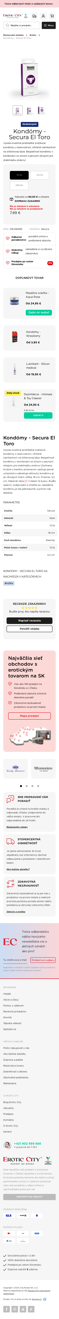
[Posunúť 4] (38, 786)
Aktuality (8, 1108)
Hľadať (7, 994)
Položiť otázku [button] (29, 629)
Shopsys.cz (36, 1299)
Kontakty (8, 1120)
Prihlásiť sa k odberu (43, 960)
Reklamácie (9, 1083)
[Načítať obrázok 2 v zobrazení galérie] (29, 110)
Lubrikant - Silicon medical (38, 366)
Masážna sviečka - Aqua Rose (37, 295)
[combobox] (21, 25)
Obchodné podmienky (16, 1078)
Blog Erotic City (12, 1102)
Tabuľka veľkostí (12, 1023)
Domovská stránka (13, 35)
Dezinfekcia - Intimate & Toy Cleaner (38, 396)
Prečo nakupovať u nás (16, 1048)
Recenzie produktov (14, 1012)
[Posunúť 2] (27, 786)
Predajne (8, 1114)
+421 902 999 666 (27, 1143)
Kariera (7, 1132)
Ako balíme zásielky (14, 1054)
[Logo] (15, 16)
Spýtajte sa (9, 1029)
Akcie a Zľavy (11, 1000)
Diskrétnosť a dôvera (15, 1072)
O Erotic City (10, 1126)
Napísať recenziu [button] (29, 620)
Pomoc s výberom (13, 1006)
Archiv (33, 35)
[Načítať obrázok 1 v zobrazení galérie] (18, 110)
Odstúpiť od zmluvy (29, 1197)
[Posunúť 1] (21, 786)
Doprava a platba (13, 1060)
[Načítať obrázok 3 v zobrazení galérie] (41, 110)
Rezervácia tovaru (13, 1066)
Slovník (7, 1017)
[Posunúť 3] (32, 786)
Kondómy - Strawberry (33, 334)
